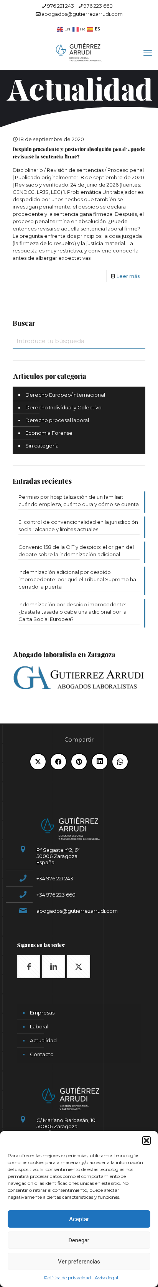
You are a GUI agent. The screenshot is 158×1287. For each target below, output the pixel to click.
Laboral (39, 1026)
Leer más (128, 276)
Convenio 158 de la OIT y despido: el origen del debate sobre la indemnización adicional (76, 550)
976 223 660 (98, 6)
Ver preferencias (79, 1261)
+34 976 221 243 (54, 878)
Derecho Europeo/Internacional (65, 395)
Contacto (42, 1054)
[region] (79, 100)
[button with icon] (28, 966)
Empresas (42, 1012)
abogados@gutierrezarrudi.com (82, 14)
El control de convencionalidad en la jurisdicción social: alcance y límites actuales (78, 525)
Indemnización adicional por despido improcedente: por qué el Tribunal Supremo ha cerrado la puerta (77, 579)
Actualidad (43, 1040)
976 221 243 (60, 6)
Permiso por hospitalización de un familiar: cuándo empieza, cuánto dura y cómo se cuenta (78, 500)
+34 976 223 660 (56, 895)
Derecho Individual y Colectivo (63, 407)
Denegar (79, 1240)
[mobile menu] (147, 53)
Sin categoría (42, 445)
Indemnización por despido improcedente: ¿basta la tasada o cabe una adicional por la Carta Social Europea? (72, 611)
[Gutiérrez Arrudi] (79, 52)
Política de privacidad (67, 1277)
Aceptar (79, 1219)
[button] (146, 1140)
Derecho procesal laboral (57, 420)
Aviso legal (106, 1277)
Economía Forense (48, 433)
